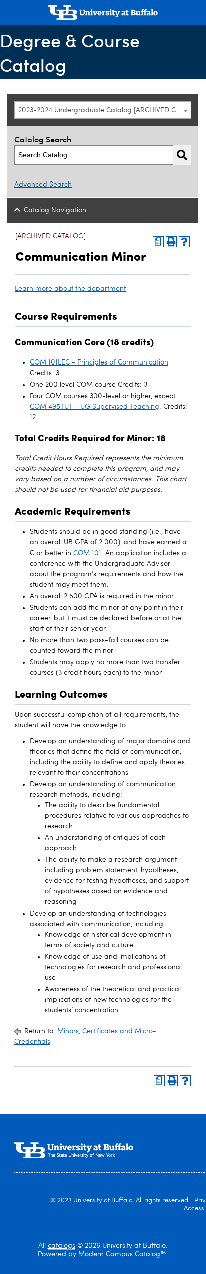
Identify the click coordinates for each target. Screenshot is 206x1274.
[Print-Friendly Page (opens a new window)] (171, 241)
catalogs (62, 1245)
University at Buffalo (103, 1200)
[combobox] (103, 110)
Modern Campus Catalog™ (122, 1254)
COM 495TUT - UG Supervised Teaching (95, 406)
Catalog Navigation (55, 210)
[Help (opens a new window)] (184, 241)
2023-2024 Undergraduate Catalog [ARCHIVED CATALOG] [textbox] (104, 110)
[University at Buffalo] (103, 13)
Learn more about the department (70, 288)
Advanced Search (43, 184)
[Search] (182, 155)
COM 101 (88, 553)
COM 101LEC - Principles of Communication (99, 362)
